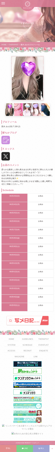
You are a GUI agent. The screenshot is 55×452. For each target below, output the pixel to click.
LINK (36, 357)
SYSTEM (11, 345)
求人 (42, 448)
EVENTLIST (43, 345)
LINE (26, 448)
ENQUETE (43, 351)
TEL (8, 448)
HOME (3, 45)
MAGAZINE (19, 357)
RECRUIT (28, 351)
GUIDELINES (27, 339)
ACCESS (11, 351)
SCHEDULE (27, 345)
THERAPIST (13, 45)
